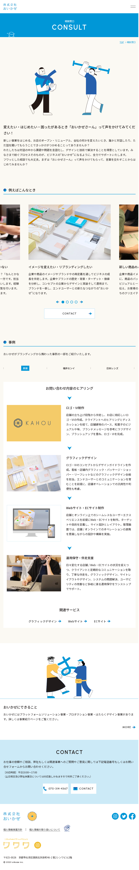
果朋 (25, 368)
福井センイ (69, 368)
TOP (122, 42)
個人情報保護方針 (12, 829)
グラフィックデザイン (42, 621)
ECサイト (100, 621)
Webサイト (75, 621)
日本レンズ (112, 368)
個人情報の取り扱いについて (44, 829)
